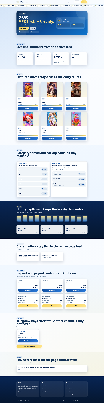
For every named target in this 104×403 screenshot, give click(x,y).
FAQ (72, 2)
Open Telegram (28, 340)
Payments (64, 2)
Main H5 (33, 28)
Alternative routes (46, 391)
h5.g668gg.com (69, 391)
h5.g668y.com (69, 388)
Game (55, 2)
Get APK (84, 2)
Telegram (68, 385)
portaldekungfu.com (71, 394)
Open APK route (24, 28)
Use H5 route (28, 290)
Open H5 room (27, 108)
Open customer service (29, 346)
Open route (81, 173)
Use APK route (28, 305)
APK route (44, 385)
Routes (59, 2)
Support (68, 2)
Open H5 (77, 2)
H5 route (44, 388)
